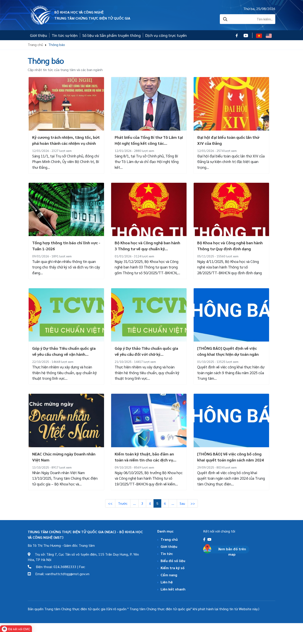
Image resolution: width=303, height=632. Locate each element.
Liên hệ (167, 582)
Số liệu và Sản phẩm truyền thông (111, 35)
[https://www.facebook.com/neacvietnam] (204, 539)
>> (193, 503)
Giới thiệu (38, 35)
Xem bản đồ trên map (232, 551)
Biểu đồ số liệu (173, 560)
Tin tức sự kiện (65, 35)
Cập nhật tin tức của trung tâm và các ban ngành (65, 69)
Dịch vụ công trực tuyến (166, 35)
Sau (182, 503)
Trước (123, 503)
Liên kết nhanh (173, 589)
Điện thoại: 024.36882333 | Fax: (58, 566)
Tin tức (167, 553)
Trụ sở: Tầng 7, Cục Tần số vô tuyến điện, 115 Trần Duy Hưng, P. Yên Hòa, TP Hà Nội (83, 557)
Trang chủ (35, 44)
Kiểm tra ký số (173, 567)
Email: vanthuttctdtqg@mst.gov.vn (60, 573)
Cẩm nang (169, 574)
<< (110, 503)
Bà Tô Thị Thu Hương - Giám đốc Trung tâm (61, 545)
